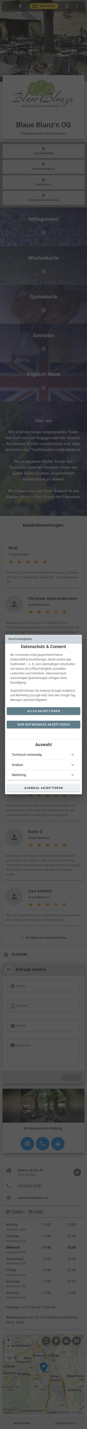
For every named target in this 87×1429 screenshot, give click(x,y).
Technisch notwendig (27, 755)
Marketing (19, 775)
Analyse (17, 765)
